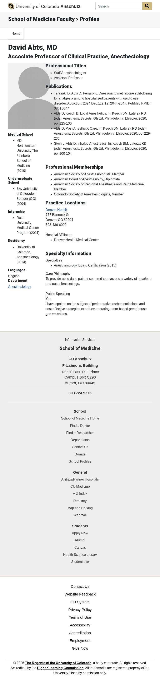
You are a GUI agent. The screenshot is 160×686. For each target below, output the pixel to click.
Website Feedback (80, 594)
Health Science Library (80, 554)
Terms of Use (80, 617)
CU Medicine (80, 486)
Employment (80, 641)
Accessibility (80, 625)
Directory (80, 501)
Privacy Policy (80, 610)
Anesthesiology (19, 286)
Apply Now (80, 533)
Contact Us (80, 447)
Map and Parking (80, 508)
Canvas (80, 547)
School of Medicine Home (80, 418)
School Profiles (80, 461)
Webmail (80, 515)
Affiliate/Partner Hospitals (80, 479)
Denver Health (56, 210)
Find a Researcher (80, 433)
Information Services (80, 340)
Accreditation (80, 633)
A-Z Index (80, 493)
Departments (80, 440)
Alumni (80, 540)
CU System (80, 602)
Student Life (80, 562)
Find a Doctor (80, 425)
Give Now (80, 648)
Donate (80, 454)
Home (15, 33)
